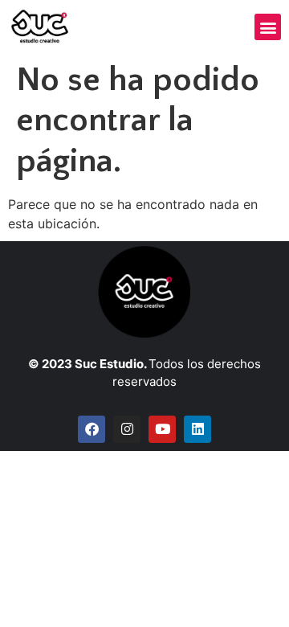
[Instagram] (126, 429)
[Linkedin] (197, 429)
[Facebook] (91, 429)
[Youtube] (162, 429)
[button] (267, 27)
